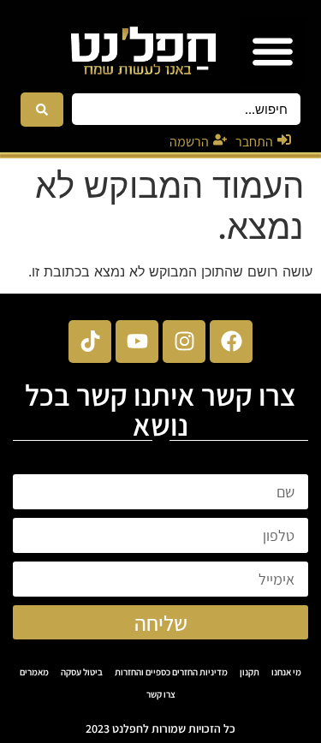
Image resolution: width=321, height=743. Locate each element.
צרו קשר (160, 694)
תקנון (249, 672)
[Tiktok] (89, 341)
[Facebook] (231, 341)
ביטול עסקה (82, 672)
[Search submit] (42, 109)
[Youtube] (137, 341)
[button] (273, 51)
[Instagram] (184, 341)
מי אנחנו (286, 672)
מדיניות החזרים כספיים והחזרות (171, 672)
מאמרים (34, 672)
